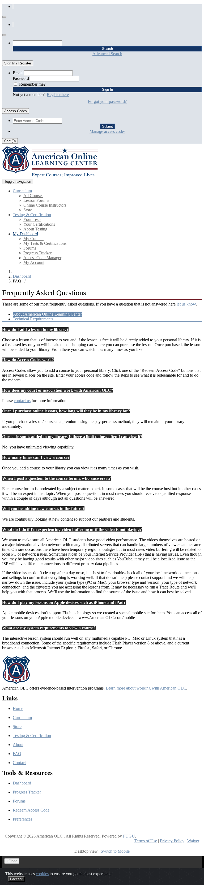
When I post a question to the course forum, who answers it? (56, 478)
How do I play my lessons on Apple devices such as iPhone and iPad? (64, 602)
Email (18, 73)
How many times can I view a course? (36, 457)
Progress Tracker (37, 253)
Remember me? (32, 84)
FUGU (129, 836)
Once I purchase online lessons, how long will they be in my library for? (66, 411)
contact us (22, 400)
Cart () (10, 141)
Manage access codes (107, 131)
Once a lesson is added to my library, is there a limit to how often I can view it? (72, 436)
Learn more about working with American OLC (146, 688)
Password (21, 78)
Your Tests (32, 219)
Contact (19, 762)
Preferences (22, 819)
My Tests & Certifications (44, 243)
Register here (58, 94)
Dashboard (22, 276)
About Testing (35, 229)
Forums (29, 248)
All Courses (33, 195)
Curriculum (22, 717)
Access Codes (15, 111)
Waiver (193, 841)
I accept (16, 879)
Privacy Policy (172, 841)
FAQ (17, 753)
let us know (186, 304)
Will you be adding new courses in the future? (43, 508)
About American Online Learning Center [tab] (47, 314)
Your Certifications (39, 224)
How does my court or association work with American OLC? (57, 390)
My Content (33, 238)
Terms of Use (145, 841)
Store (27, 210)
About (18, 744)
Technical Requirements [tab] (33, 319)
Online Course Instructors (44, 205)
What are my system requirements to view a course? (49, 628)
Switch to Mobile (115, 851)
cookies (42, 873)
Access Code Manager (42, 257)
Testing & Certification (32, 735)
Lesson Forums (36, 200)
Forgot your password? (107, 101)
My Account (33, 262)
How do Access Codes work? (28, 360)
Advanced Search (107, 53)
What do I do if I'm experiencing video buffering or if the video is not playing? (72, 529)
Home (18, 708)
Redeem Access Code (31, 810)
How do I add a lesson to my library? (35, 329)
